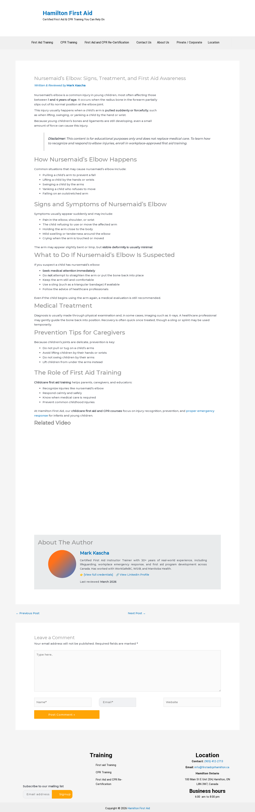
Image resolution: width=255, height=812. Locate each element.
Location (213, 42)
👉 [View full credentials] (96, 574)
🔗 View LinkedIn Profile (132, 574)
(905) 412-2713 (213, 761)
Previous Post (27, 613)
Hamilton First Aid (67, 13)
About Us (163, 42)
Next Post (137, 613)
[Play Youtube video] (127, 482)
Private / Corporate (189, 42)
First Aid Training (42, 42)
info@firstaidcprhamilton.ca (212, 767)
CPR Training (68, 42)
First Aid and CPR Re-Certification (107, 42)
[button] (43, 42)
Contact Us (143, 42)
